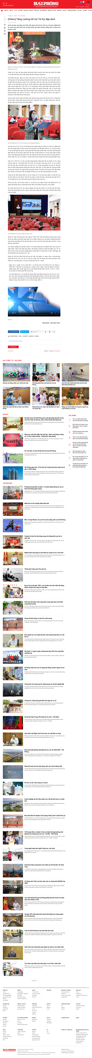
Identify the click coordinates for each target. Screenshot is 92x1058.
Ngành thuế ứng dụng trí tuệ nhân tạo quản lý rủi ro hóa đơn (43, 553)
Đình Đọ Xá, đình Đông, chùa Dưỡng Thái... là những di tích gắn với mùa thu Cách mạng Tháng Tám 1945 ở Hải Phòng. (43, 621)
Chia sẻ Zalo (25, 331)
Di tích (18, 1021)
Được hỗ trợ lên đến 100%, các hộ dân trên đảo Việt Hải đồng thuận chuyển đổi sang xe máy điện (44, 586)
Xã (61, 1005)
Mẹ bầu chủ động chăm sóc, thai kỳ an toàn (15, 383)
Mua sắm (5, 1022)
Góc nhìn (20, 10)
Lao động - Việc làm (36, 993)
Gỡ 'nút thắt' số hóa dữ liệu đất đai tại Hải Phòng (40, 451)
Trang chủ (10, 15)
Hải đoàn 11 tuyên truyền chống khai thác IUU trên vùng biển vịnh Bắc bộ (44, 652)
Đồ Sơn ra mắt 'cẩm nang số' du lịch (36, 783)
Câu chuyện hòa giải (80, 1037)
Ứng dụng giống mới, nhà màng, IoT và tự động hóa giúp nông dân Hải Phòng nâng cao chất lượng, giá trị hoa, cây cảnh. (44, 851)
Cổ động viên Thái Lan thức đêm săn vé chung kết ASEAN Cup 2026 (44, 882)
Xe (47, 1029)
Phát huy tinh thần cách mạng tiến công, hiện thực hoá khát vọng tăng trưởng (43, 603)
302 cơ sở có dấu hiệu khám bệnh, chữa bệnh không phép (80, 437)
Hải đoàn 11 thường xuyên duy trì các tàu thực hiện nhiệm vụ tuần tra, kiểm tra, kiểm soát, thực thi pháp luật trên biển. (44, 656)
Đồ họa (77, 1017)
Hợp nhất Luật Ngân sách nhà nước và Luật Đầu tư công (42, 733)
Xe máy (48, 1033)
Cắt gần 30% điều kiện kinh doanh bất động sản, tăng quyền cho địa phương (43, 915)
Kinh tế (11, 10)
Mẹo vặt (4, 1026)
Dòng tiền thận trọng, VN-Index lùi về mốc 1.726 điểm (41, 717)
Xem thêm (34, 980)
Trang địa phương (71, 10)
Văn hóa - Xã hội (6, 1034)
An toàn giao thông (36, 1038)
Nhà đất (4, 1005)
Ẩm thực (4, 1024)
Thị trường (19, 995)
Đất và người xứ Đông (22, 1017)
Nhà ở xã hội (5, 1009)
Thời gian (51, 351)
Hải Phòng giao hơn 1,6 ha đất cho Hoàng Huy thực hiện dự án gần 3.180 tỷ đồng (44, 468)
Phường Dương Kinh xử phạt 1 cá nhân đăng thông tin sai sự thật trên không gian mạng (43, 488)
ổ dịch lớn (31, 336)
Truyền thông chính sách (81, 1036)
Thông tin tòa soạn (65, 1049)
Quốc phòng (5, 1000)
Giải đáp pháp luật (80, 1041)
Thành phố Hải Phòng (80, 1005)
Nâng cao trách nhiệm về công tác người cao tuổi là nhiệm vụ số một (75, 407)
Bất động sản (43, 10)
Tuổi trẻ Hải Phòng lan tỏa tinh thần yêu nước (39, 930)
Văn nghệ (59, 10)
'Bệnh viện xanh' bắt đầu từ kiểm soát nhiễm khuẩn (15, 407)
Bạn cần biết (78, 1042)
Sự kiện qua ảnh (65, 1017)
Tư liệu (48, 1009)
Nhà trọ (4, 1010)
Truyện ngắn (34, 1005)
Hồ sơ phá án (78, 993)
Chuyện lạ (49, 1021)
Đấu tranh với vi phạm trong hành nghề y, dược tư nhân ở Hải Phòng (80, 426)
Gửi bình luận (13, 346)
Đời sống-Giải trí (35, 1034)
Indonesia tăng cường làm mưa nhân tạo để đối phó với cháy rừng (44, 866)
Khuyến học (63, 993)
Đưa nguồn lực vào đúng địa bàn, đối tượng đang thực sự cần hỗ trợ (44, 636)
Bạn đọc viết (34, 1019)
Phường (62, 1007)
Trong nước (78, 1007)
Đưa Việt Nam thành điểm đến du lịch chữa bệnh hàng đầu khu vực (74, 383)
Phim (4, 1039)
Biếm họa (34, 1014)
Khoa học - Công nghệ (65, 995)
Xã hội (15, 10)
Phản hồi (34, 1021)
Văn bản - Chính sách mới (81, 1032)
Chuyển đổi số (64, 997)
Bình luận (48, 1007)
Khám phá (49, 1019)
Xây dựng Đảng (6, 993)
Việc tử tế (34, 997)
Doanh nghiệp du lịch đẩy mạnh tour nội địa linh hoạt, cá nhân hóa (44, 800)
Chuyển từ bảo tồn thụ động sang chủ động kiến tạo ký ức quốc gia (43, 537)
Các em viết (34, 1010)
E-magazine (81, 6)
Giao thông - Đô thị (21, 997)
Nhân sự (4, 998)
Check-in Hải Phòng (36, 1036)
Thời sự (33, 1033)
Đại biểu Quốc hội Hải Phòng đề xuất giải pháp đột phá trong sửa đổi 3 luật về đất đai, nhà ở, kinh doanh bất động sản (44, 419)
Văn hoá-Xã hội (20, 1034)
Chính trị (6, 10)
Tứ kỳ (20, 336)
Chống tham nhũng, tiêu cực (81, 995)
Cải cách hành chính (7, 997)
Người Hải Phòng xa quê (22, 1024)
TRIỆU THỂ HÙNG (14, 336)
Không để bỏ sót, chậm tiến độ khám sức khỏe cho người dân (45, 407)
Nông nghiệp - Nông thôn (22, 993)
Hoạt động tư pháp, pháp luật (82, 1034)
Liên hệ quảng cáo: (65, 1052)
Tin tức (4, 992)
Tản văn (33, 1009)
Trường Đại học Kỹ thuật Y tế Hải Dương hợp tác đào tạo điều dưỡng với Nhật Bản (80, 465)
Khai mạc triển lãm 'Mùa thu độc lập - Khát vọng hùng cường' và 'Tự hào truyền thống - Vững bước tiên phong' (44, 435)
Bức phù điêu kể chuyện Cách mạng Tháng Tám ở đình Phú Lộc (44, 815)
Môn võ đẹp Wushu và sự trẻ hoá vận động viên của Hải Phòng (44, 520)
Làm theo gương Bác (7, 995)
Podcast (87, 6)
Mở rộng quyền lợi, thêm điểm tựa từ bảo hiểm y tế (79, 451)
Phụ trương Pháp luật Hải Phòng (82, 1030)
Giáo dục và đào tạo (65, 992)
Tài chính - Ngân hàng (21, 998)
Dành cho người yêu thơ (37, 1007)
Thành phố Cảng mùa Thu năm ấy (35, 569)
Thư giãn (34, 1012)
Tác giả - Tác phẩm (21, 1007)
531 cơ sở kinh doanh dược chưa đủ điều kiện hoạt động (80, 419)
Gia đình (4, 1019)
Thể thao (79, 10)
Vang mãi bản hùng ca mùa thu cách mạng (38, 618)
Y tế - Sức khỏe (21, 15)
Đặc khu (63, 1009)
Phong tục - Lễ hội (21, 1019)
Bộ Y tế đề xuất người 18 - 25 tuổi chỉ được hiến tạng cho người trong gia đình (80, 458)
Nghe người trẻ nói (36, 1039)
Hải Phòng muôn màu (7, 1036)
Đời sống (85, 10)
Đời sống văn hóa (21, 1005)
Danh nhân (19, 1022)
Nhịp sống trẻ (5, 1021)
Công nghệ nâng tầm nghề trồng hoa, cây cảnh (39, 848)
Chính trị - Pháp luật (21, 1031)
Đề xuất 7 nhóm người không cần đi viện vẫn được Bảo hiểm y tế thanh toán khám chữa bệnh (80, 445)
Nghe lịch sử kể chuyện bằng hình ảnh (36, 503)
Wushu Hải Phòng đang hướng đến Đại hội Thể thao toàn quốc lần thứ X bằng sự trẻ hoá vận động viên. (44, 523)
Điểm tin (34, 1031)
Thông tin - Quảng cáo (66, 1029)
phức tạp (36, 336)
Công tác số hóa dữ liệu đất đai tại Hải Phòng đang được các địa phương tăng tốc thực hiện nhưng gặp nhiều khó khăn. (44, 454)
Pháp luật (36, 10)
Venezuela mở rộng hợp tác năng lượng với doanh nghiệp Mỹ (44, 684)
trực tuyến (25, 336)
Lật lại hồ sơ (5, 1038)
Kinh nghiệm (49, 1022)
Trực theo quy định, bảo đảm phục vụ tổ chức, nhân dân (42, 963)
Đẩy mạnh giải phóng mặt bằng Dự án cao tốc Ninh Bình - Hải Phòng (44, 751)
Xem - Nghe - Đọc (21, 1009)
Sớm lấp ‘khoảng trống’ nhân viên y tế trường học (80, 432)
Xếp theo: (46, 351)
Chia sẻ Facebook (14, 331)
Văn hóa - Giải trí (52, 10)
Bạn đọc (34, 1017)
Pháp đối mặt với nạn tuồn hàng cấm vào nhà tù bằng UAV (43, 766)
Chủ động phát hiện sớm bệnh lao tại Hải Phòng (44, 383)
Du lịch (48, 1017)
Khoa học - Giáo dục (28, 10)
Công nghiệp (20, 992)
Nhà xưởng (5, 1007)
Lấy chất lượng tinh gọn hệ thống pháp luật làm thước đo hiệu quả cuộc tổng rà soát (44, 898)
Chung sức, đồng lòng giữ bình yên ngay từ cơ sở (40, 700)
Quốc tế (64, 10)
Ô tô (47, 1031)
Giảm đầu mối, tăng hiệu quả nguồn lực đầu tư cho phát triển (44, 947)
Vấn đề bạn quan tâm (80, 1039)
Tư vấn (77, 997)
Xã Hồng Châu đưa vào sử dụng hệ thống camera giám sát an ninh (44, 668)
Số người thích (57, 351)
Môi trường (34, 995)
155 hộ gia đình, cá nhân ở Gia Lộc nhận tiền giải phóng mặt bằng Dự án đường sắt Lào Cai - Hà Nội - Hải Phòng (43, 833)
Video (77, 6)
